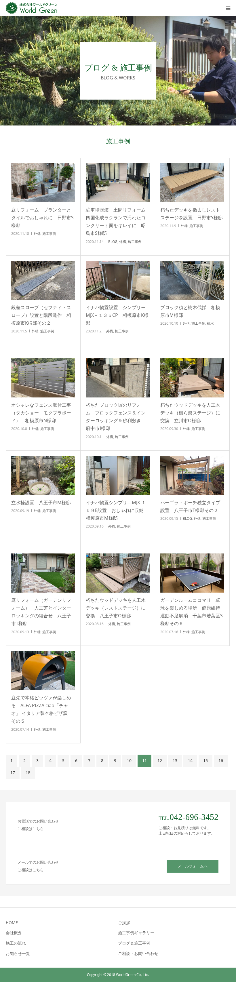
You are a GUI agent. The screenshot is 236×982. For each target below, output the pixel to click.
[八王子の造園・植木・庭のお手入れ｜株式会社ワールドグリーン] (33, 8)
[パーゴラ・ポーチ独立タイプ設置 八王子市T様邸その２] (192, 475)
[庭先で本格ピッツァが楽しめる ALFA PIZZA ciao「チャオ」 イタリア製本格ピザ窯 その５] (43, 670)
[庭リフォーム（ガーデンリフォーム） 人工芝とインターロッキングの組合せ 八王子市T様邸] (43, 573)
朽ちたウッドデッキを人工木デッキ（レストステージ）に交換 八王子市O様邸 (116, 608)
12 (159, 760)
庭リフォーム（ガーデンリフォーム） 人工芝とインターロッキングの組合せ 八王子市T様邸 (41, 612)
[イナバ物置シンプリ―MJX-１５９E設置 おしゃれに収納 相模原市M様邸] (118, 475)
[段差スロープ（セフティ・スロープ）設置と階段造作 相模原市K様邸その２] (43, 280)
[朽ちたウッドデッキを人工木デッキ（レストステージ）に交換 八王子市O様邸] (118, 573)
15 (205, 760)
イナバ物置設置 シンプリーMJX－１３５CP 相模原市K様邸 (117, 315)
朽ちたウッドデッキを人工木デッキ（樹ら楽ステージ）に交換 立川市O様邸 (190, 413)
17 (12, 772)
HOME (12, 922)
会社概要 (14, 932)
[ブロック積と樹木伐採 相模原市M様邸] (192, 280)
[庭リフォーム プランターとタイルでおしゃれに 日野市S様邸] (43, 182)
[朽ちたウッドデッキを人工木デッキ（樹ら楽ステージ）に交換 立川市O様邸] (192, 377)
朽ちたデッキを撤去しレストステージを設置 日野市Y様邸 (191, 214)
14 (190, 760)
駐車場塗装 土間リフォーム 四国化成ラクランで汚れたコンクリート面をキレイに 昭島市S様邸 (118, 222)
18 (28, 772)
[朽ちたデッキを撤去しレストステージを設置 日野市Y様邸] (192, 182)
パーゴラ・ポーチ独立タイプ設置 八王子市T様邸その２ (190, 506)
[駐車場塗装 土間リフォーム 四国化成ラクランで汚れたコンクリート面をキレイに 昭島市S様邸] (118, 182)
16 (220, 760)
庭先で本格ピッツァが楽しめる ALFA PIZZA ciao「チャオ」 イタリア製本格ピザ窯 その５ (41, 709)
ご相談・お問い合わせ (138, 953)
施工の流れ (16, 943)
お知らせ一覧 (18, 953)
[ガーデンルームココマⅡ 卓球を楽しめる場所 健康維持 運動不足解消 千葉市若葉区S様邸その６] (192, 573)
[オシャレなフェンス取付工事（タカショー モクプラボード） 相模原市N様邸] (43, 377)
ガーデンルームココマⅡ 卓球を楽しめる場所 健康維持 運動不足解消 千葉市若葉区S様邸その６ (192, 612)
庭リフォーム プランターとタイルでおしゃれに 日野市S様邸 (42, 218)
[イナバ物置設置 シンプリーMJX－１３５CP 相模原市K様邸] (118, 280)
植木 (210, 323)
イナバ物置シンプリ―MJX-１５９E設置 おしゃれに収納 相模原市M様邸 (117, 510)
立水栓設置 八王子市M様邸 (41, 502)
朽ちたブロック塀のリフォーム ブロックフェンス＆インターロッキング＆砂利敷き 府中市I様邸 (116, 417)
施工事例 (49, 233)
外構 (37, 233)
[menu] (228, 8)
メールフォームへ (193, 866)
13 (175, 760)
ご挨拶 (124, 922)
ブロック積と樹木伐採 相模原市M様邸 (190, 311)
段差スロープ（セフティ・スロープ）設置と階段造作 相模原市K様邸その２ (41, 315)
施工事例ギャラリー (136, 932)
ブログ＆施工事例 (134, 943)
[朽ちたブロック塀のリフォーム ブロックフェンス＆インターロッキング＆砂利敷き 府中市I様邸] (118, 377)
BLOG (112, 241)
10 (129, 760)
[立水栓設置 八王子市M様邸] (43, 475)
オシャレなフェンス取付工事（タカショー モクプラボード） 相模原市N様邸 (41, 413)
